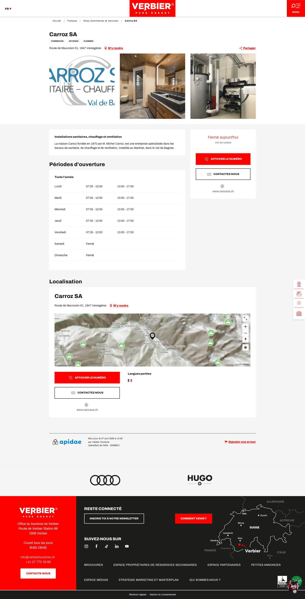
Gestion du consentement (163, 594)
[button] (82, 86)
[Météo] (299, 303)
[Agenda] (299, 314)
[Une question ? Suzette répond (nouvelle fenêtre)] (292, 586)
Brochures (93, 564)
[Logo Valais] (282, 581)
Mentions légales (138, 594)
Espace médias (96, 579)
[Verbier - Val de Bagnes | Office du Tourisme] (152, 8)
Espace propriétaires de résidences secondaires (155, 564)
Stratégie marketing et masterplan (149, 579)
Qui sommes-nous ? (204, 579)
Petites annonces (266, 564)
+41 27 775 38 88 (38, 562)
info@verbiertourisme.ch (38, 557)
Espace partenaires (224, 564)
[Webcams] (299, 284)
